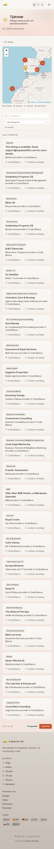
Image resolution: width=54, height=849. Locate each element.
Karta (10, 42)
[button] (12, 89)
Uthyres (9, 780)
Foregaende (32, 726)
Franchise (7, 808)
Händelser (10, 784)
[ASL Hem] (4, 4)
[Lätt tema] (38, 5)
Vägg (7, 762)
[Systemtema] (34, 5)
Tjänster (9, 771)
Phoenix (35, 841)
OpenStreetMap (44, 102)
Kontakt (5, 796)
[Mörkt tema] (42, 5)
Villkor (5, 800)
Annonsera (7, 804)
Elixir (28, 841)
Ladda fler (45, 726)
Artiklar (8, 767)
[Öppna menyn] (49, 4)
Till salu (8, 775)
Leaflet (32, 102)
